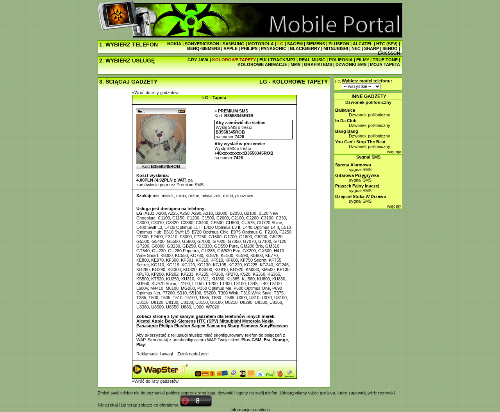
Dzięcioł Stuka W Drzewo (360, 196)
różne (193, 195)
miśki (228, 195)
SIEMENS (315, 43)
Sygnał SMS (368, 157)
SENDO (390, 48)
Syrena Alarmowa (353, 164)
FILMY (362, 59)
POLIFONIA (341, 59)
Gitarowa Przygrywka (357, 175)
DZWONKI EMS (351, 64)
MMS (295, 64)
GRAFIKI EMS (318, 64)
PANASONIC (273, 48)
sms (202, 393)
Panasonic (147, 325)
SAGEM (295, 43)
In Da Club (346, 120)
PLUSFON (339, 43)
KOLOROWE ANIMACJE (262, 64)
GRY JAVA (198, 59)
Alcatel (143, 321)
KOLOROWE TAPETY (234, 59)
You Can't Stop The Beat (360, 141)
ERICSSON (389, 53)
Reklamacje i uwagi (154, 353)
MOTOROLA (261, 43)
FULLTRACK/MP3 (277, 59)
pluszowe (244, 195)
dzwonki (225, 393)
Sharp (233, 325)
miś (156, 195)
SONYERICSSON (202, 43)
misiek (168, 195)
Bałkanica (345, 110)
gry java (327, 393)
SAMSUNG (234, 43)
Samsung (216, 325)
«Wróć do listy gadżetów (155, 92)
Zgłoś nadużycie (193, 353)
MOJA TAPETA (385, 64)
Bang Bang (346, 131)
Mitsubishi (230, 321)
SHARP (371, 48)
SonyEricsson (273, 325)
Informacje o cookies (250, 409)
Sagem (198, 325)
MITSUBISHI (335, 48)
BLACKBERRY (305, 48)
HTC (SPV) (387, 43)
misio (181, 195)
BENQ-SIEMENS (203, 48)
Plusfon (182, 325)
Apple (158, 321)
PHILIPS (249, 48)
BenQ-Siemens (180, 321)
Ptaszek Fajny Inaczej (357, 186)
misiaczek (211, 195)
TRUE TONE (385, 59)
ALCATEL (363, 43)
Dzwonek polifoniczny (368, 102)
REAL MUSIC (312, 59)
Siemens (249, 325)
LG (280, 43)
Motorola (251, 321)
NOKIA (174, 43)
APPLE (230, 48)
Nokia (267, 321)
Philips (166, 325)
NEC (356, 48)
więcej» (394, 151)
